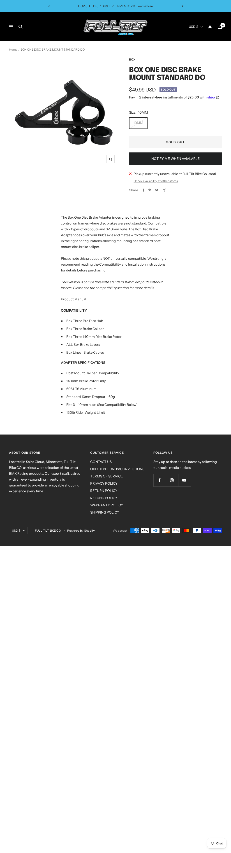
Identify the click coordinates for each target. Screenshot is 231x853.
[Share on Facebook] (143, 190)
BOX (132, 59)
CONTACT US (101, 462)
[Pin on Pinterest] (149, 190)
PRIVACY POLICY (104, 483)
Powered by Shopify (81, 530)
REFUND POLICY (103, 498)
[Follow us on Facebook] (159, 480)
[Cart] (219, 27)
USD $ (193, 27)
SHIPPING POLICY (104, 512)
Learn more (145, 6)
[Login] (210, 27)
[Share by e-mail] (164, 190)
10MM (138, 123)
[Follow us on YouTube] (184, 480)
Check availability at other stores (156, 181)
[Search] (20, 27)
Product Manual (73, 299)
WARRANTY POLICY (106, 505)
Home (13, 49)
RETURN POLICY (103, 490)
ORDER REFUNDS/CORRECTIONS (117, 469)
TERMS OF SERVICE (106, 476)
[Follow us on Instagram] (172, 480)
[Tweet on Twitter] (157, 190)
